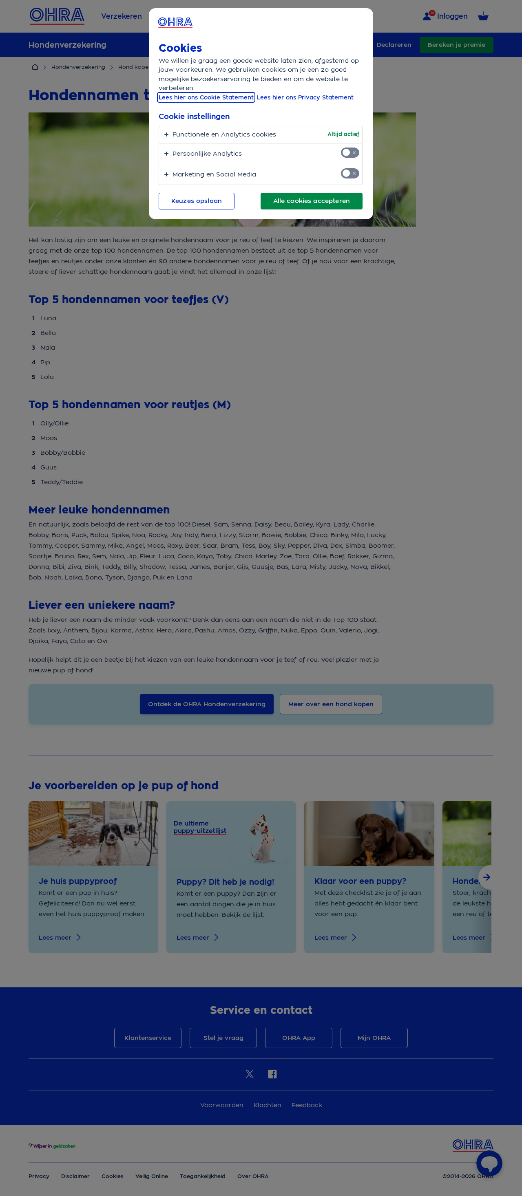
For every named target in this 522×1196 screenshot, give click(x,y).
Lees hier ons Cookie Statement (206, 97)
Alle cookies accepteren (311, 201)
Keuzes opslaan (196, 201)
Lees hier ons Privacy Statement (305, 97)
